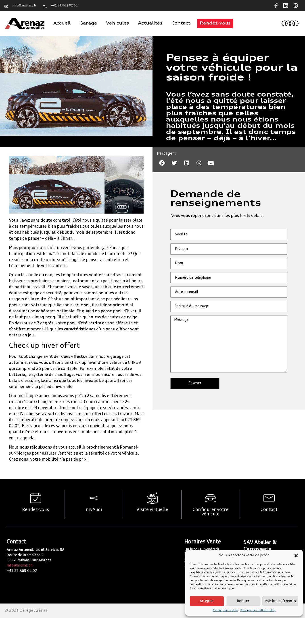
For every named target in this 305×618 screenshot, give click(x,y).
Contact (180, 23)
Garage (88, 23)
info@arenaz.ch (20, 565)
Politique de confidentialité (258, 610)
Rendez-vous (35, 510)
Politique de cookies (225, 610)
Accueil (62, 23)
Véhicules (117, 23)
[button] (296, 555)
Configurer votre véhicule (210, 512)
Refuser (243, 601)
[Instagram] (296, 5)
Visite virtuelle (152, 510)
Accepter (207, 601)
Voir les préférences (280, 601)
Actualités (150, 23)
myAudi (94, 510)
